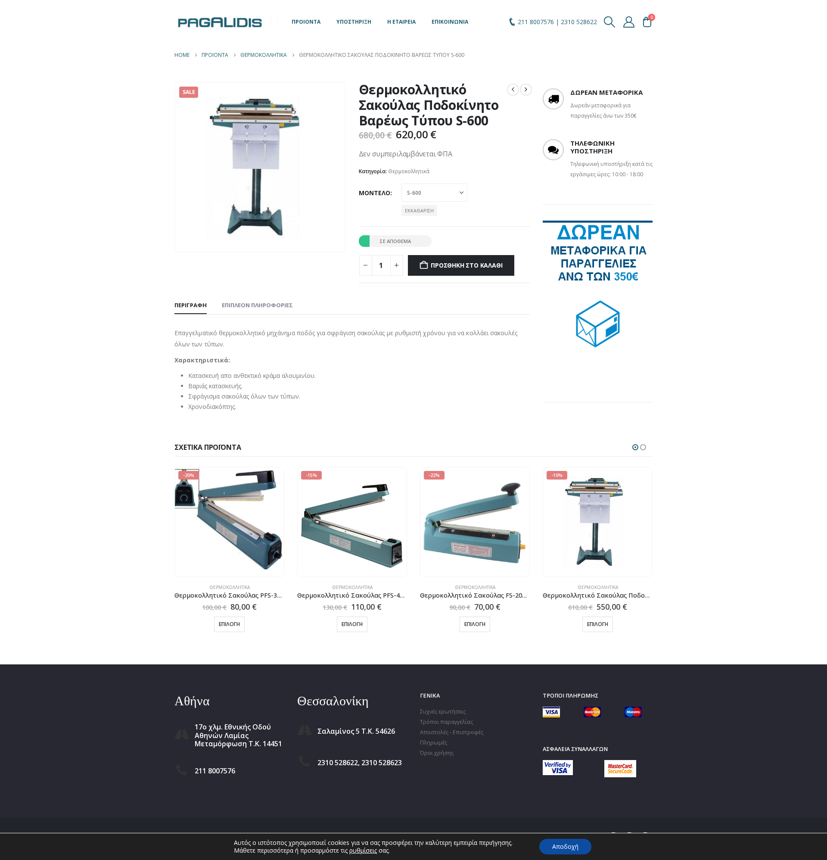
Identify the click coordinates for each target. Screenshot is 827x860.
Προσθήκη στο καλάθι (466, 265)
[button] (609, 22)
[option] (598, 292)
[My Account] (629, 22)
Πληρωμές (433, 742)
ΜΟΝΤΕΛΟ (374, 193)
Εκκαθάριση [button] (419, 210)
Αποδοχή (565, 846)
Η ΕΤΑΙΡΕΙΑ (401, 21)
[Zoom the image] (558, 765)
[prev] (513, 90)
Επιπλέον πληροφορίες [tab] (257, 305)
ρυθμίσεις (363, 850)
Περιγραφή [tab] (190, 305)
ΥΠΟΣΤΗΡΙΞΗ (353, 21)
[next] (526, 90)
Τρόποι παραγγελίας (446, 722)
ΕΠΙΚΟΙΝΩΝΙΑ (450, 21)
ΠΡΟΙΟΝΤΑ (306, 21)
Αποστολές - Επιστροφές (451, 732)
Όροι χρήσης (437, 753)
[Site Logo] (219, 22)
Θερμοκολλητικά (408, 171)
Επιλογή (229, 624)
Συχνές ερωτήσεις (443, 711)
